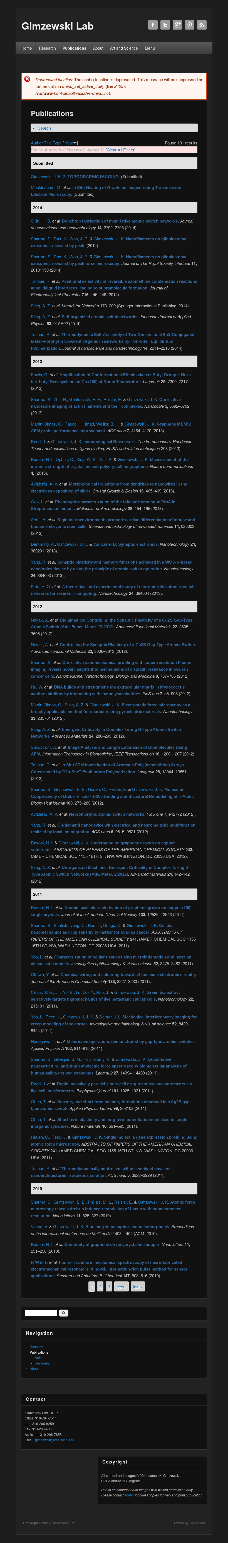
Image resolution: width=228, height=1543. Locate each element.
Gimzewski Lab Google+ (177, 25)
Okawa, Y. (40, 974)
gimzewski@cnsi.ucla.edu (54, 1439)
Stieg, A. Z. (41, 305)
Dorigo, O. (112, 925)
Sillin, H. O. (41, 221)
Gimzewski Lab (63, 1522)
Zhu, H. (60, 399)
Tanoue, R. (41, 281)
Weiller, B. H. (108, 424)
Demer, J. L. (110, 1017)
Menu (150, 48)
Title (47, 143)
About (98, 48)
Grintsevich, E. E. (85, 399)
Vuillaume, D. (105, 544)
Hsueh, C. (97, 789)
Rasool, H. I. (42, 459)
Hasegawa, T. (43, 1041)
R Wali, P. (39, 1262)
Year (69, 143)
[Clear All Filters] (120, 150)
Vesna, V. (39, 1226)
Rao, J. (94, 925)
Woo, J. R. (79, 239)
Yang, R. (38, 562)
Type (57, 143)
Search (44, 128)
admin (129, 1495)
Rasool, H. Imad (79, 424)
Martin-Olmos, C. (46, 424)
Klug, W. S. (86, 459)
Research (47, 48)
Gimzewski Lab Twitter (165, 25)
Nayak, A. (40, 620)
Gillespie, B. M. (67, 1059)
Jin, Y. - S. (64, 992)
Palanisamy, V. (96, 1059)
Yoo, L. (37, 957)
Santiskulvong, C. (70, 925)
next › (122, 1287)
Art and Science (124, 48)
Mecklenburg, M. (46, 187)
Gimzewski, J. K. (46, 176)
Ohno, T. (38, 1101)
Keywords (42, 1363)
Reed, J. (38, 441)
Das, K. (60, 239)
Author (37, 143)
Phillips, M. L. (100, 1202)
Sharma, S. (41, 239)
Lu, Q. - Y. (85, 992)
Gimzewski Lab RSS (202, 25)
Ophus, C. (65, 459)
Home (26, 48)
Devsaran (197, 1522)
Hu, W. (37, 687)
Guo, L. (37, 501)
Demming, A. (43, 544)
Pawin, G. (40, 374)
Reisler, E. (112, 399)
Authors (40, 1357)
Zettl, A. (106, 459)
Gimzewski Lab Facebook (153, 25)
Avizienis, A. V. (44, 484)
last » (138, 1287)
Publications (74, 48)
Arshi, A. (38, 519)
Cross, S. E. (42, 992)
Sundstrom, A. (44, 747)
